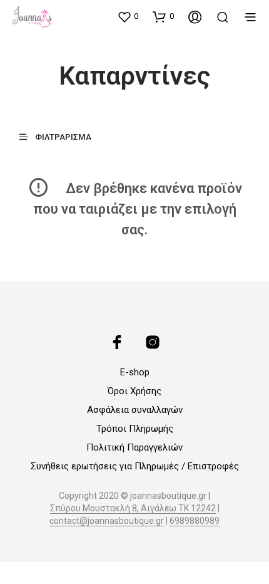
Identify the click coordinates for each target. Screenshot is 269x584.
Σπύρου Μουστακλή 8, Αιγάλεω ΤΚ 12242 (133, 508)
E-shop (135, 372)
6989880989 (195, 521)
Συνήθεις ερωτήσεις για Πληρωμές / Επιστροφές (135, 466)
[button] (127, 16)
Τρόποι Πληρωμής (134, 428)
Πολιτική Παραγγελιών (134, 447)
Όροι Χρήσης (134, 391)
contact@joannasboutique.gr (106, 521)
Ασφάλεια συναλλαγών (135, 409)
